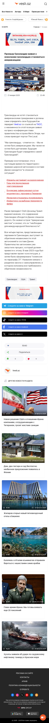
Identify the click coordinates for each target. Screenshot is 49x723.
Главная (36, 27)
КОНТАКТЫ (24, 677)
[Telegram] (31, 695)
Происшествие (38, 12)
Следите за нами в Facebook (18, 327)
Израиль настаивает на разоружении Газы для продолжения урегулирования (25, 183)
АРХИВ (24, 681)
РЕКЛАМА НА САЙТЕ (24, 673)
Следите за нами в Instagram (18, 313)
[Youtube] (26, 695)
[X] (22, 695)
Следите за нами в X (15, 334)
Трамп (32, 279)
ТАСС (39, 124)
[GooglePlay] (16, 714)
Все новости (7, 12)
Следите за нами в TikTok (17, 320)
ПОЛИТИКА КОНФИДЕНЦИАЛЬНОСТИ (24, 685)
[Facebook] (12, 695)
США (23, 279)
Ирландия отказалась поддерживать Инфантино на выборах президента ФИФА (25, 201)
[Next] (46, 19)
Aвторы (18, 12)
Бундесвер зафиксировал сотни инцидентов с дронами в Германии (24, 192)
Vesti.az (17, 124)
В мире (26, 12)
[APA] (24, 707)
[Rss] (36, 695)
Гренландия (12, 279)
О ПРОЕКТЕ (24, 689)
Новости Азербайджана (14, 19)
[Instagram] (17, 695)
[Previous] (2, 19)
